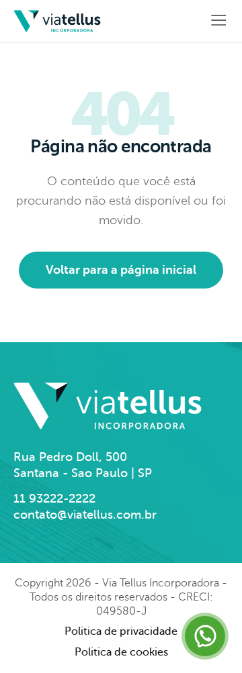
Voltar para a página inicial (121, 269)
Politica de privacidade (121, 631)
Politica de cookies (121, 652)
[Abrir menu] (215, 21)
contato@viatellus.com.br (85, 514)
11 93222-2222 (54, 498)
